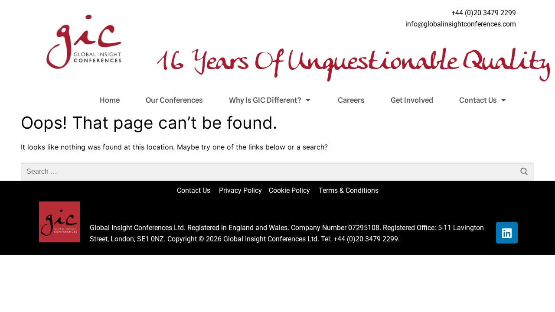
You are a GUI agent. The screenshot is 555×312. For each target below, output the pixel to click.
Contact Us (478, 100)
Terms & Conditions (349, 190)
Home (110, 100)
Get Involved (412, 100)
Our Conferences (174, 100)
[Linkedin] (507, 233)
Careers (351, 100)
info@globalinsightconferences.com (460, 24)
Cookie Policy (293, 190)
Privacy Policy (241, 190)
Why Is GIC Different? (265, 100)
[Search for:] (277, 171)
